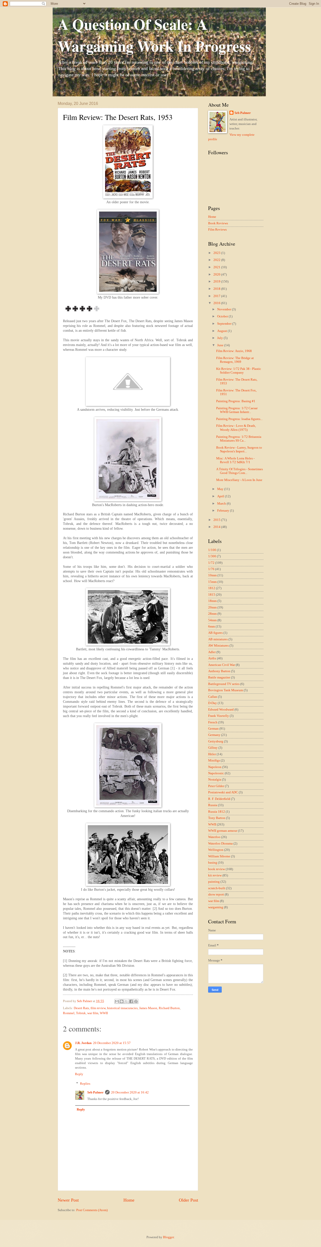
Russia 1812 (216, 811)
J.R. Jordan (83, 1043)
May (220, 489)
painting (214, 881)
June (220, 345)
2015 (217, 520)
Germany (214, 735)
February (223, 510)
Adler (212, 652)
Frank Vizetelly (218, 716)
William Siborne (219, 856)
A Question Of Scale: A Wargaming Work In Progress (154, 35)
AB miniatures (218, 639)
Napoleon (214, 767)
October (223, 316)
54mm (212, 620)
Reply (79, 1074)
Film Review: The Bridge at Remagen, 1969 (235, 360)
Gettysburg (215, 741)
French (212, 722)
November (224, 309)
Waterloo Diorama (220, 843)
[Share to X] (126, 1001)
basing (212, 862)
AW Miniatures (218, 645)
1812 (211, 588)
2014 (217, 527)
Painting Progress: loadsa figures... (239, 419)
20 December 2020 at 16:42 (130, 1092)
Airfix (212, 658)
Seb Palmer (95, 1092)
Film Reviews (217, 229)
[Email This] (116, 1001)
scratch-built (216, 888)
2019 (217, 281)
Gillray (213, 747)
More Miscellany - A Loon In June (239, 480)
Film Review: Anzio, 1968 (234, 351)
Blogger (168, 1237)
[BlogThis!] (121, 1001)
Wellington (215, 850)
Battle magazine (219, 677)
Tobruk (81, 1013)
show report (216, 894)
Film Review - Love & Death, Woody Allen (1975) (236, 427)
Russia (212, 805)
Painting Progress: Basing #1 (235, 401)
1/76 (211, 569)
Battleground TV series (223, 684)
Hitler (212, 754)
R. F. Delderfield (219, 799)
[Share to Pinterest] (135, 1001)
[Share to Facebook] (131, 1001)
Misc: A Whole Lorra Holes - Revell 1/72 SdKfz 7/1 (235, 460)
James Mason (148, 1008)
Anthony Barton (219, 671)
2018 (217, 289)
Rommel (68, 1013)
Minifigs (214, 760)
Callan (212, 697)
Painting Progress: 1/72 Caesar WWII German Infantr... (237, 410)
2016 (217, 303)
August (222, 331)
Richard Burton (169, 1008)
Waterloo (214, 837)
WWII (104, 1013)
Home (128, 1200)
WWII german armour (222, 831)
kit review (215, 875)
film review (98, 1008)
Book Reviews (218, 223)
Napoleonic (216, 773)
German (213, 728)
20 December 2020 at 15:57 (112, 1043)
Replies (85, 1083)
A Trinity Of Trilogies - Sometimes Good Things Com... (239, 471)
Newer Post (68, 1200)
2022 (217, 260)
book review (216, 869)
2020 (217, 274)
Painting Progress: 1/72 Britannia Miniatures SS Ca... (238, 438)
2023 (217, 253)
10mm (212, 575)
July (220, 338)
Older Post (188, 1200)
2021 (217, 267)
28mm (212, 613)
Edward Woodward (221, 709)
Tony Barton (216, 818)
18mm (212, 601)
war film (92, 1013)
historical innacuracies (122, 1008)
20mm (212, 607)
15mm (212, 582)
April (221, 496)
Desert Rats (81, 1008)
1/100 (212, 550)
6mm (211, 626)
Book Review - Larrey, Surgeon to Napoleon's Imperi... (239, 449)
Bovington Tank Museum (225, 690)
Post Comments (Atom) (92, 1210)
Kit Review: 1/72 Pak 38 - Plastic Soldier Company (238, 370)
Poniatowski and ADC (223, 792)
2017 (217, 296)
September (224, 323)
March (222, 503)
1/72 (211, 563)
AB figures (215, 633)
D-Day (212, 703)
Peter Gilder (216, 786)
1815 (211, 594)
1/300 (212, 556)
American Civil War (221, 665)
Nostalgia (214, 779)
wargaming (215, 907)
